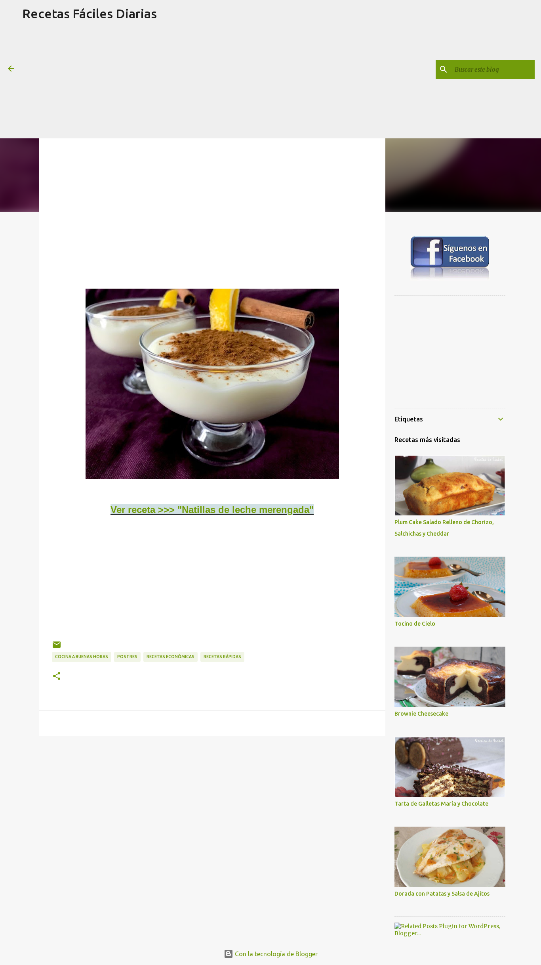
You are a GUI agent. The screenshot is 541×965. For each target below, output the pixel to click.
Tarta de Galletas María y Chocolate (441, 803)
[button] (56, 676)
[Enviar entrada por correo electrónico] (56, 647)
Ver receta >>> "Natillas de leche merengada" (212, 509)
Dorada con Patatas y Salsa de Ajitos (442, 893)
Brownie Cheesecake (421, 713)
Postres (127, 656)
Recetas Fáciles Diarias (89, 13)
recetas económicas (170, 656)
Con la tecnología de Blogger (275, 953)
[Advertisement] (89, 82)
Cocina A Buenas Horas (81, 656)
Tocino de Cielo (414, 623)
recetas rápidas (222, 656)
